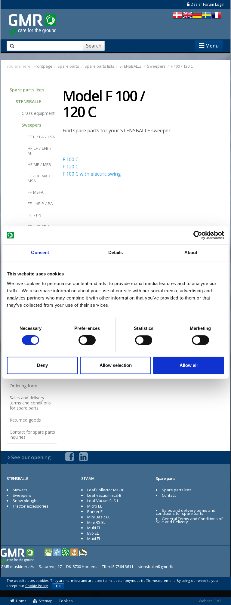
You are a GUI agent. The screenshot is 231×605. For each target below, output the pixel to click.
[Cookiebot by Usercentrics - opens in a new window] (197, 235)
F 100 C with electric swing (92, 173)
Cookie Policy (36, 585)
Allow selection (116, 365)
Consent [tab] (40, 252)
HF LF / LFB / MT (39, 151)
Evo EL (93, 533)
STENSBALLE (28, 101)
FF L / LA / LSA (41, 137)
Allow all (189, 365)
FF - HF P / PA (40, 203)
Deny (42, 365)
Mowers (20, 490)
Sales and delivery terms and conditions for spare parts (30, 403)
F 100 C (71, 159)
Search (93, 45)
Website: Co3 (210, 600)
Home (21, 600)
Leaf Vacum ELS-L (103, 500)
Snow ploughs (25, 500)
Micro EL (94, 506)
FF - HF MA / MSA (39, 178)
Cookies (65, 600)
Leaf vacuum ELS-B (104, 495)
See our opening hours (29, 461)
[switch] (87, 340)
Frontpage (43, 66)
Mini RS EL (96, 522)
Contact (169, 495)
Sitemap (46, 600)
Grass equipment (38, 113)
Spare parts (165, 478)
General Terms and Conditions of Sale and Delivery (189, 520)
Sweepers (31, 125)
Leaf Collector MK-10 (105, 490)
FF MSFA (36, 192)
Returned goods (25, 420)
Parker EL (95, 511)
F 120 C (71, 166)
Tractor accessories (30, 506)
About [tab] (191, 252)
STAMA (87, 478)
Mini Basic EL (98, 517)
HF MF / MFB (39, 164)
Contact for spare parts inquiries (32, 434)
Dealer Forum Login (207, 4)
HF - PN (34, 215)
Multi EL (94, 527)
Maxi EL (94, 538)
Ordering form (23, 385)
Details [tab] (115, 252)
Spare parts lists (27, 90)
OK (58, 586)
